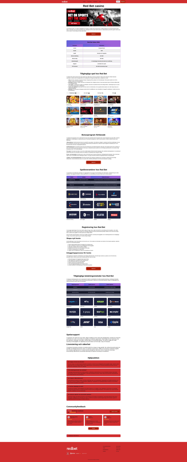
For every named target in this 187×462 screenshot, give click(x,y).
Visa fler (93, 428)
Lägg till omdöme (114, 411)
